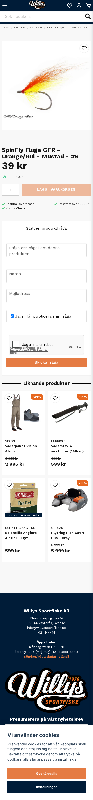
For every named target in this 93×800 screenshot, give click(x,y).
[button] (84, 48)
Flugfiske (19, 27)
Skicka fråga (46, 362)
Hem (6, 27)
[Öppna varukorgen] (88, 6)
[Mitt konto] (79, 6)
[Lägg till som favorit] (69, 6)
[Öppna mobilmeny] (4, 6)
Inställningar (46, 787)
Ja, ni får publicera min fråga (42, 316)
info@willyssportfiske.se (46, 628)
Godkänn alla (46, 773)
